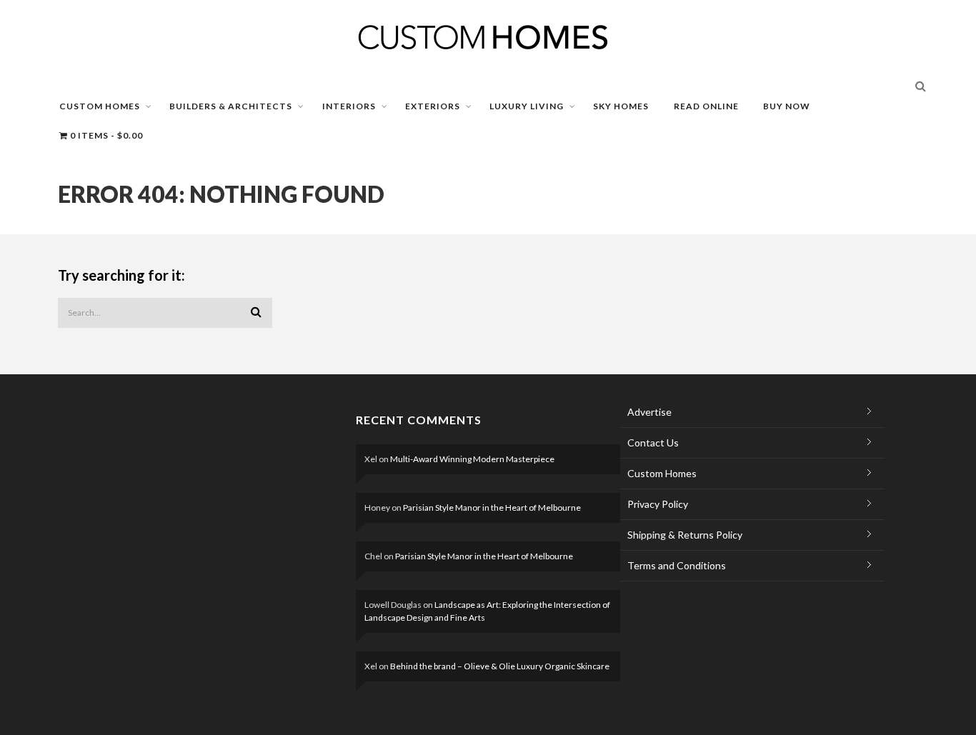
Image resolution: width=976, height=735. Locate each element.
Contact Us (653, 442)
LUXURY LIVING (526, 106)
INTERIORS (349, 106)
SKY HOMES (621, 106)
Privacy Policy (657, 504)
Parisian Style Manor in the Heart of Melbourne (492, 507)
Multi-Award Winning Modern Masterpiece (472, 459)
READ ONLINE (706, 106)
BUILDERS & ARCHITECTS (230, 106)
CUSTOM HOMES (99, 106)
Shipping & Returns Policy (684, 535)
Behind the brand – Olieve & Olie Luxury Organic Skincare (499, 666)
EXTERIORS (432, 106)
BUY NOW (786, 106)
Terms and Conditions (676, 565)
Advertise (649, 412)
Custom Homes (662, 473)
